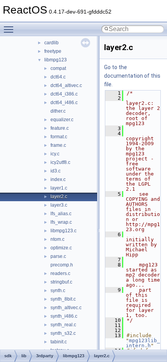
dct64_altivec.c (66, 85)
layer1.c (58, 188)
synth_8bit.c (63, 299)
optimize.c (61, 248)
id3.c (55, 171)
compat (58, 68)
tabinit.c (58, 342)
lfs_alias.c (60, 213)
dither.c (58, 111)
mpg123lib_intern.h (143, 343)
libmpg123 (55, 60)
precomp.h (61, 265)
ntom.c (57, 239)
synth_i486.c (63, 316)
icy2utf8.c (60, 162)
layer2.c (58, 196)
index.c (58, 179)
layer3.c (58, 205)
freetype (52, 51)
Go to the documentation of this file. (132, 75)
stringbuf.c (61, 282)
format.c (58, 136)
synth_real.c (63, 324)
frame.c (58, 145)
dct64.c (58, 77)
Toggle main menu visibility (10, 29)
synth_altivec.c (66, 307)
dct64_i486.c (64, 102)
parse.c (58, 256)
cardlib (51, 42)
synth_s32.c (63, 333)
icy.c (54, 154)
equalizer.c (61, 119)
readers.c (60, 273)
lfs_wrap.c (61, 222)
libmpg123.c (63, 230)
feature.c (59, 128)
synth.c (57, 290)
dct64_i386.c (64, 94)
